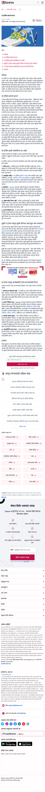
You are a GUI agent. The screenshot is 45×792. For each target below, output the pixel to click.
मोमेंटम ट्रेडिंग (11, 313)
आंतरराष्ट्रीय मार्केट (33, 462)
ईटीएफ (11, 482)
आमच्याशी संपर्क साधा (6, 663)
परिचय (6, 54)
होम (2, 9)
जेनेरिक (11, 462)
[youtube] (23, 723)
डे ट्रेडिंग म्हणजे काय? (10, 57)
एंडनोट (6, 69)
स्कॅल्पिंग (4, 313)
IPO (10, 450)
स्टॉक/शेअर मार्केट (11, 437)
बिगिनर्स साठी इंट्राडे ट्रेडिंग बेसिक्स (22, 398)
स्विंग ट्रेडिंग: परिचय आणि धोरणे (22, 404)
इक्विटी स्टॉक (24, 176)
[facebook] (15, 723)
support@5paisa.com (15, 705)
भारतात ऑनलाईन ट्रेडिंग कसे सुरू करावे (22, 387)
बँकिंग (10, 469)
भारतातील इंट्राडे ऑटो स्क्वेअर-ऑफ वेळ (22, 393)
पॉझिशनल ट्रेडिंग (31, 306)
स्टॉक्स (34, 101)
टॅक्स (32, 456)
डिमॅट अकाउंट (33, 437)
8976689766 (21, 713)
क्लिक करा (4, 497)
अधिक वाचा (22, 426)
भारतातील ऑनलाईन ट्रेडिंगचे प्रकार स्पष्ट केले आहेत (22, 421)
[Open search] (37, 2)
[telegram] (2, 723)
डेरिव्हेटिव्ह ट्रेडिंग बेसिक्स (11, 456)
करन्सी (33, 469)
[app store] (25, 744)
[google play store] (9, 744)
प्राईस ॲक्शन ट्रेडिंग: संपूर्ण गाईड (23, 410)
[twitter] (11, 723)
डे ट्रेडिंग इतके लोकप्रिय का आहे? (14, 60)
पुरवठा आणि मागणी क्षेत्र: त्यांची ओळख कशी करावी (22, 415)
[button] (20, 9)
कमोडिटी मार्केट (31, 182)
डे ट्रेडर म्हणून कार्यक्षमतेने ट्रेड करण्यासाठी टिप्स (18, 66)
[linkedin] (19, 723)
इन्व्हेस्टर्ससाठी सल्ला (6, 674)
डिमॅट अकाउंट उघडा (22, 364)
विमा (32, 475)
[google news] (27, 723)
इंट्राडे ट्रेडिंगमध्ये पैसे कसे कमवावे (22, 381)
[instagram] (6, 723)
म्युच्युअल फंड (10, 443)
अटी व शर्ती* (26, 368)
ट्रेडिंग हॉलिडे (32, 450)
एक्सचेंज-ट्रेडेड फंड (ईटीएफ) (21, 178)
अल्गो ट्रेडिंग (32, 482)
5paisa (12, 187)
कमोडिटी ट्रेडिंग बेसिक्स (32, 443)
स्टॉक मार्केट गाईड (11, 9)
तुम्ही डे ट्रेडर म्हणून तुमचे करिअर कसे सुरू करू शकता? (20, 63)
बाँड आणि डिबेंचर (10, 475)
